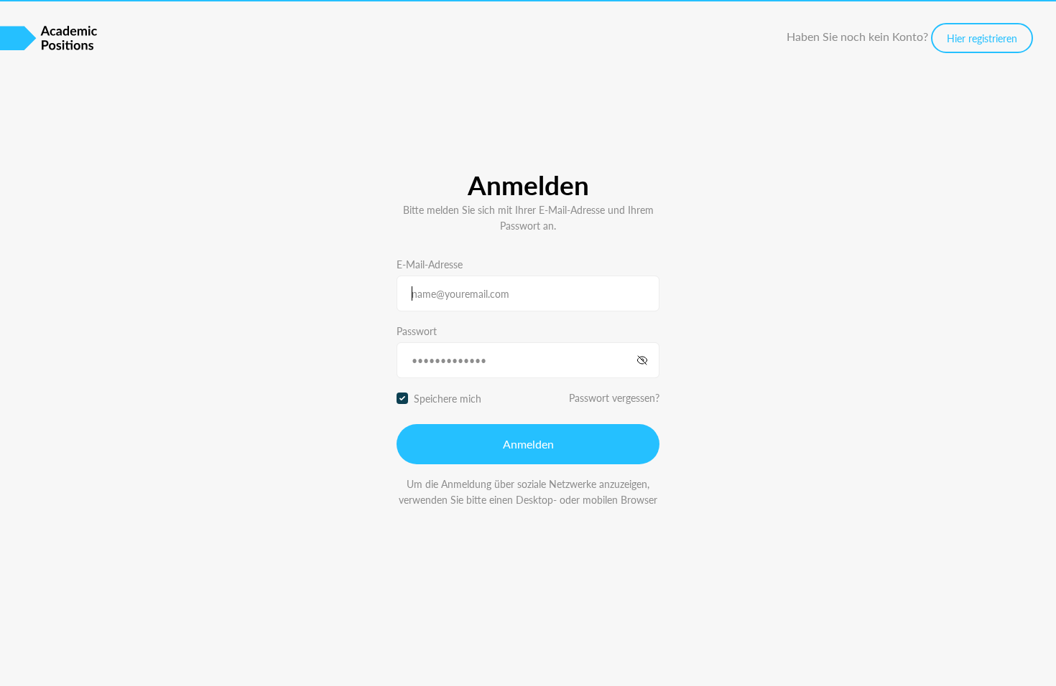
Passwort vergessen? (614, 397)
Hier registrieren (982, 38)
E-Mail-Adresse (430, 264)
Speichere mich (447, 398)
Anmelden (528, 444)
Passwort (417, 331)
